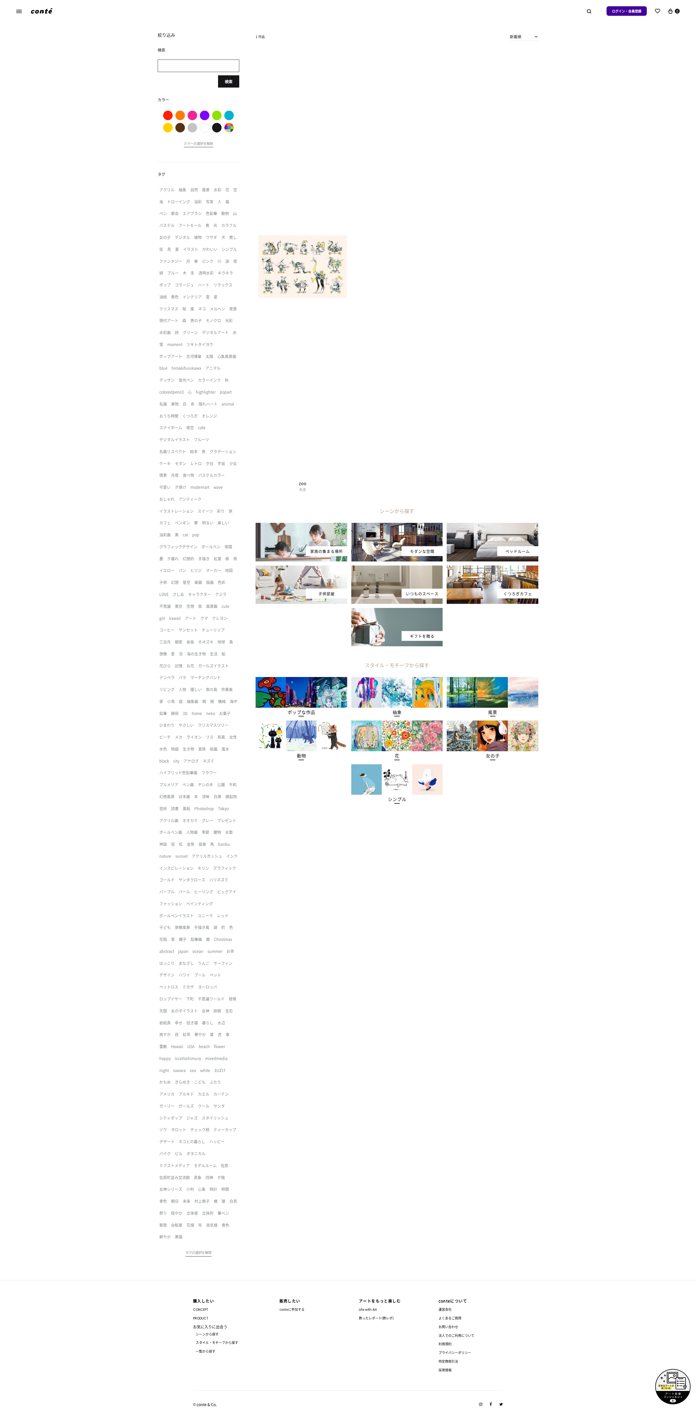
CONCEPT (200, 1309)
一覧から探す (205, 1351)
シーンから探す (207, 1334)
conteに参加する (291, 1309)
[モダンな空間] (397, 526)
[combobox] (524, 36)
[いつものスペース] (397, 569)
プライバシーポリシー (455, 1352)
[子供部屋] (301, 569)
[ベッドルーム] (492, 526)
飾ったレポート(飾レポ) (376, 1318)
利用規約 (445, 1343)
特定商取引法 (448, 1361)
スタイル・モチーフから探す (217, 1342)
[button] (301, 712)
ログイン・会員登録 (626, 11)
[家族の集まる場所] (301, 526)
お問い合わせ (448, 1326)
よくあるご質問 (450, 1318)
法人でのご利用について (456, 1335)
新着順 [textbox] (515, 36)
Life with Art (368, 1309)
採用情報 (445, 1370)
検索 (228, 81)
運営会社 (445, 1309)
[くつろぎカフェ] (492, 569)
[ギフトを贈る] (397, 611)
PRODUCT (200, 1318)
